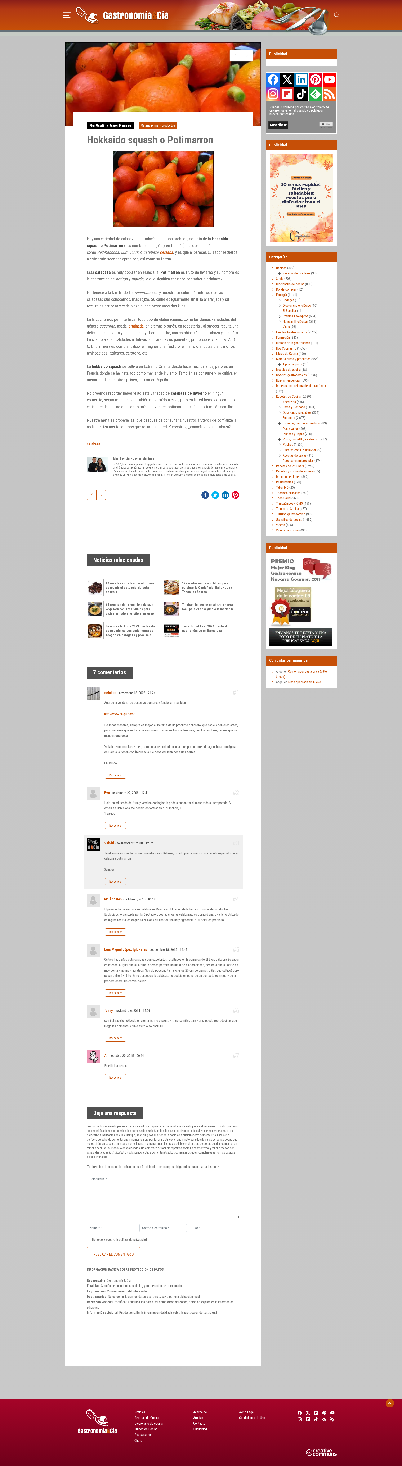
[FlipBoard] (308, 1419)
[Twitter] (308, 1412)
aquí (214, 1313)
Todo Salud (283, 498)
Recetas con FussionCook (300, 450)
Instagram (273, 94)
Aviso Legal (246, 1412)
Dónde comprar (286, 289)
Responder (115, 775)
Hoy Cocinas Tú (286, 348)
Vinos (286, 327)
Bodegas (288, 300)
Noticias (139, 1412)
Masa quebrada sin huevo (304, 682)
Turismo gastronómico (290, 514)
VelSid (109, 843)
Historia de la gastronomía (293, 343)
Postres (288, 445)
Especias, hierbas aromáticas (302, 423)
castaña (166, 252)
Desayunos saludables (297, 413)
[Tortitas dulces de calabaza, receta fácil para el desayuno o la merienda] (172, 609)
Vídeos (280, 525)
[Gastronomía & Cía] (122, 15)
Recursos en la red (288, 477)
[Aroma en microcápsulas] (235, 55)
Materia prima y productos (157, 125)
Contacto (199, 1423)
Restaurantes (284, 482)
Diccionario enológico (297, 305)
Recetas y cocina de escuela (295, 471)
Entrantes (289, 418)
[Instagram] (300, 1419)
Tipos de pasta (292, 364)
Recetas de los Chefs (290, 466)
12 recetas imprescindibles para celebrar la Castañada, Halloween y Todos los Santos (207, 587)
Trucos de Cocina (287, 509)
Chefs (279, 279)
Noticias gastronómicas (291, 375)
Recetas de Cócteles (296, 273)
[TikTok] (316, 1419)
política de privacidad (133, 1240)
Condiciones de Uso (252, 1418)
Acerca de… (201, 1412)
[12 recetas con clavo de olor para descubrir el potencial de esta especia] (96, 587)
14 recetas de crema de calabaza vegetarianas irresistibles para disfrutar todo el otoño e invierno (130, 609)
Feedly (315, 94)
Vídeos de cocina (287, 530)
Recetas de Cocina (288, 396)
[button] (67, 14)
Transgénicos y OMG (289, 504)
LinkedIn (301, 79)
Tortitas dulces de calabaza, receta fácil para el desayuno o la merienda (208, 607)
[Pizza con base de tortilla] (247, 55)
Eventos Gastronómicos (291, 332)
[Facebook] (300, 1412)
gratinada (136, 326)
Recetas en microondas (298, 461)
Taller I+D (282, 487)
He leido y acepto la (119, 1240)
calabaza (93, 443)
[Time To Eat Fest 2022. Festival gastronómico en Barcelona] (172, 630)
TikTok (301, 94)
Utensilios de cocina (289, 520)
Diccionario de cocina (290, 284)
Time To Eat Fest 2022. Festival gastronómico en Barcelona (204, 628)
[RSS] (333, 1419)
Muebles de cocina (288, 370)
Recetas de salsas (295, 455)
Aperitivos (289, 402)
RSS (329, 94)
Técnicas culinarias (288, 493)
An (106, 1056)
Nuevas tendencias (288, 380)
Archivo (198, 1418)
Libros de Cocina (287, 354)
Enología (281, 295)
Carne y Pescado (294, 407)
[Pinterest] (324, 1412)
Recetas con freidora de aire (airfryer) (301, 386)
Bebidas (281, 268)
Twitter (287, 79)
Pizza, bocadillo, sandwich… (301, 439)
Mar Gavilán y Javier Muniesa (110, 125)
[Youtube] (333, 1412)
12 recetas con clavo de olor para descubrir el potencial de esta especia (130, 587)
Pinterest (315, 79)
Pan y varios (291, 429)
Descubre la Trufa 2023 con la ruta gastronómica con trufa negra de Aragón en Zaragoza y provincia (130, 630)
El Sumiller (289, 311)
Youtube (329, 79)
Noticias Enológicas (295, 322)
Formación (283, 337)
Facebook (273, 80)
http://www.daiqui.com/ (119, 714)
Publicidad (200, 1429)
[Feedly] (324, 1419)
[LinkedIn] (316, 1412)
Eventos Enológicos (295, 316)
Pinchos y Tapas (293, 434)
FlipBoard (287, 94)
